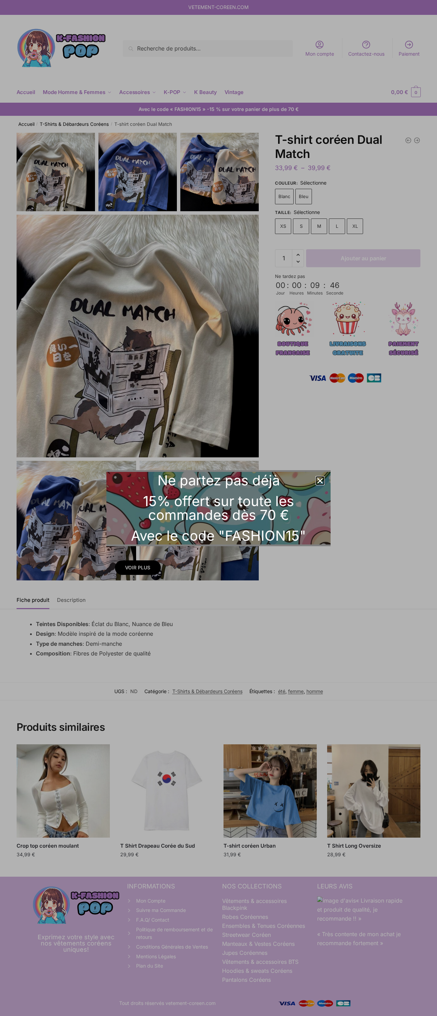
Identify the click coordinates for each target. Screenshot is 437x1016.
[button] (320, 480)
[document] (218, 508)
